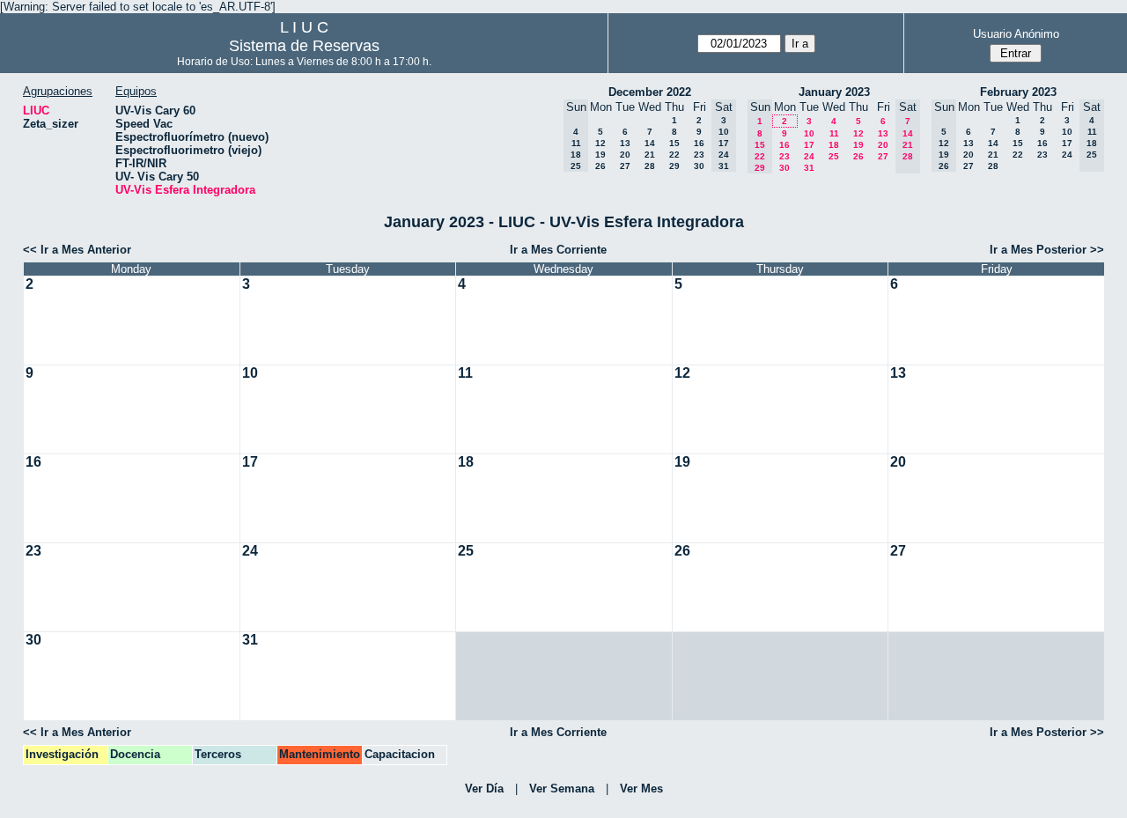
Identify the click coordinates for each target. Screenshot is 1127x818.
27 (625, 166)
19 (600, 154)
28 (650, 166)
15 (674, 143)
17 (809, 145)
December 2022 (649, 92)
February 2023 (1018, 92)
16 (699, 143)
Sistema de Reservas (304, 46)
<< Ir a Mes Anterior (77, 249)
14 (650, 143)
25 (834, 156)
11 (834, 133)
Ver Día (484, 788)
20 (625, 154)
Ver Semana (561, 788)
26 (600, 166)
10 (809, 133)
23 (699, 154)
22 (674, 154)
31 (809, 168)
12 (600, 143)
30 (699, 166)
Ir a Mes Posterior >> (1047, 249)
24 (809, 156)
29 (674, 166)
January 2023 (834, 92)
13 (625, 143)
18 (834, 145)
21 (650, 154)
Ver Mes (641, 788)
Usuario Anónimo (1016, 34)
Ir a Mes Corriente (558, 249)
